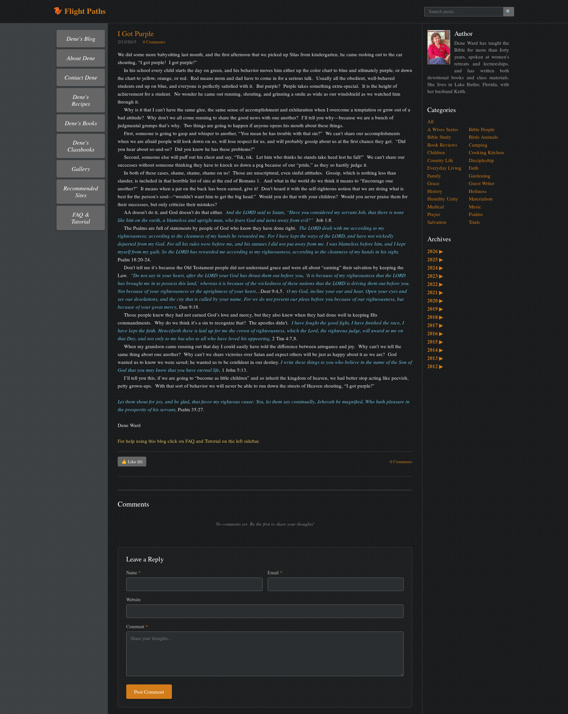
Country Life (440, 160)
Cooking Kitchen (486, 152)
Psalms (476, 214)
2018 (435, 317)
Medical (435, 206)
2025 (435, 259)
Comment (137, 626)
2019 (435, 308)
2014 (435, 349)
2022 (435, 284)
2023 (435, 275)
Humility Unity (442, 198)
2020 (435, 300)
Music (475, 206)
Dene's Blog (80, 38)
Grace (433, 183)
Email (275, 572)
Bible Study (439, 136)
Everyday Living (444, 167)
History (434, 191)
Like (132, 461)
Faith (474, 167)
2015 (435, 341)
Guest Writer (481, 183)
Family (434, 175)
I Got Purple (136, 33)
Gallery (81, 169)
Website (133, 599)
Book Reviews (442, 144)
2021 (435, 292)
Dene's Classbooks (80, 145)
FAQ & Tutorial (80, 217)
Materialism (481, 198)
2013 (435, 358)
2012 (435, 366)
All (430, 121)
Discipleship (481, 160)
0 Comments (154, 42)
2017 (435, 325)
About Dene (81, 58)
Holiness (477, 191)
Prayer (433, 214)
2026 (435, 251)
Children (436, 152)
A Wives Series (442, 129)
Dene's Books (81, 123)
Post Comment (149, 691)
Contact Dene (80, 77)
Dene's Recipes (81, 100)
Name (133, 572)
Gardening (479, 175)
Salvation (436, 222)
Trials (474, 222)
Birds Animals (483, 136)
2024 (435, 267)
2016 (435, 333)
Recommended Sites (80, 191)
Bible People (482, 129)
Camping (478, 144)
